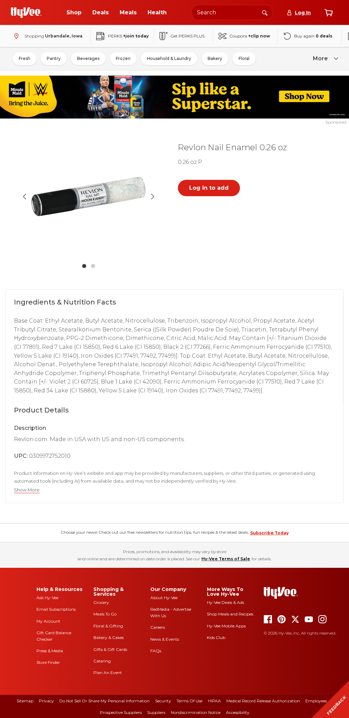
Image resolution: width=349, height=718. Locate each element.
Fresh (24, 58)
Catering (102, 661)
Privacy (46, 700)
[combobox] (232, 12)
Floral (244, 58)
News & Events (164, 639)
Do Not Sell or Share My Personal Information (104, 700)
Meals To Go (105, 613)
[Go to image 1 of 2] (84, 266)
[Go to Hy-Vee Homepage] (26, 12)
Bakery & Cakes (108, 637)
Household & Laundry (169, 58)
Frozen (123, 58)
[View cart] (328, 12)
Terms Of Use (189, 700)
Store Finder (48, 662)
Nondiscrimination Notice (196, 712)
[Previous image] (24, 196)
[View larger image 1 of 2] (89, 196)
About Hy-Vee (164, 597)
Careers (157, 627)
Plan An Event (107, 672)
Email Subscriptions (56, 609)
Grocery (101, 602)
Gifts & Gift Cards (110, 649)
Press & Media (49, 650)
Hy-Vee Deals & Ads (225, 602)
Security (163, 700)
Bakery (215, 58)
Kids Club (216, 637)
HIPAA (214, 700)
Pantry (54, 58)
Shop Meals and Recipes (230, 613)
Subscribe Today (269, 532)
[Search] (265, 12)
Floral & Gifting (108, 625)
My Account (48, 621)
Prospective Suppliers (121, 712)
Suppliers (156, 712)
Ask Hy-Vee (47, 597)
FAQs (155, 650)
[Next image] (153, 196)
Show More (27, 490)
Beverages (88, 58)
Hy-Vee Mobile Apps (226, 625)
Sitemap (25, 700)
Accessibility (237, 712)
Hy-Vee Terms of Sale (225, 558)
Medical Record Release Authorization (263, 700)
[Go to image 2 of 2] (93, 266)
